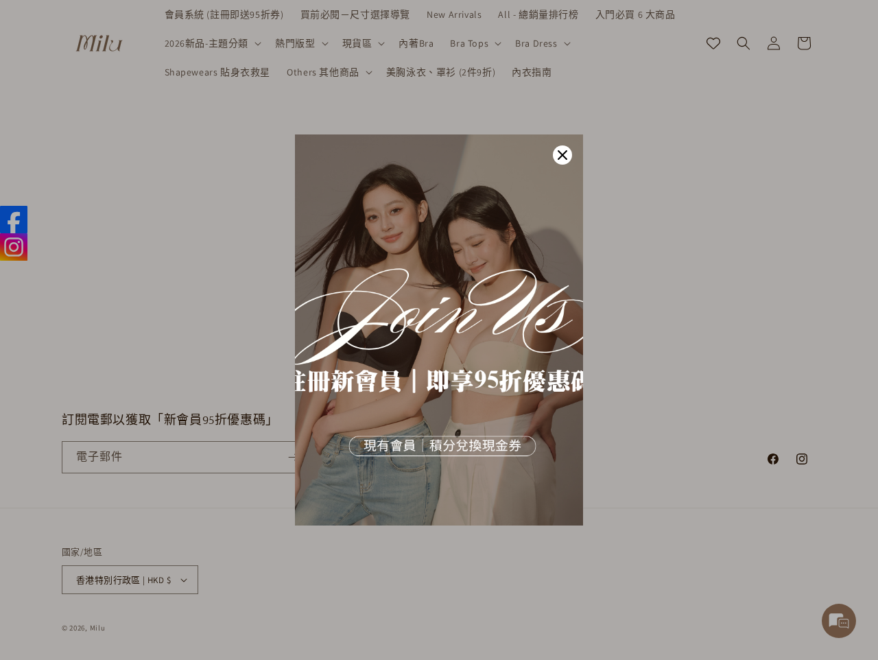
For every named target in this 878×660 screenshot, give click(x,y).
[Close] (562, 155)
